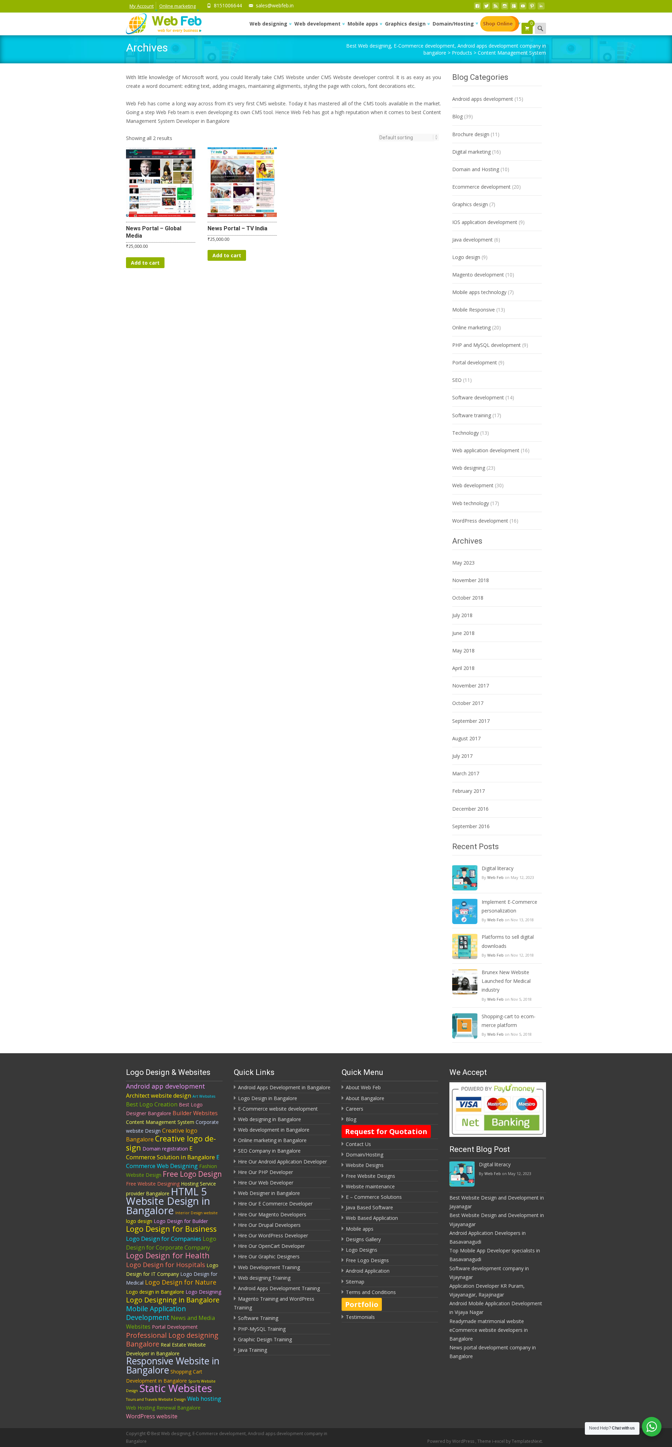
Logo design (466, 257)
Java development (472, 239)
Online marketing (177, 6)
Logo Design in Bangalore (267, 1098)
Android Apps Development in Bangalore (284, 1087)
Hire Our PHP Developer (265, 1172)
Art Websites (203, 1096)
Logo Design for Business (171, 1229)
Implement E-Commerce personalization (509, 906)
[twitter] (486, 8)
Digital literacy (497, 868)
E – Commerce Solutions (374, 1197)
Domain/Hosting (453, 23)
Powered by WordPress (451, 1441)
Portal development (474, 362)
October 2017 (467, 703)
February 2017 (468, 791)
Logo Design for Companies (163, 1239)
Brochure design (470, 134)
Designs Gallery (363, 1239)
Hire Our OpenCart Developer (271, 1246)
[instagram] (504, 8)
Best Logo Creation (151, 1104)
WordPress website (151, 1416)
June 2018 (463, 633)
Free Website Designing (153, 1183)
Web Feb (495, 877)
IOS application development (484, 222)
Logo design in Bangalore (155, 1291)
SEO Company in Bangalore (269, 1150)
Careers (354, 1108)
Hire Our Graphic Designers (269, 1256)
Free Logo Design (192, 1174)
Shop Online (498, 23)
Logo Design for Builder (181, 1221)
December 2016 (470, 808)
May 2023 (463, 562)
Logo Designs (361, 1249)
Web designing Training (264, 1277)
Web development (317, 23)
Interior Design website (196, 1212)
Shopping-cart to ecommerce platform (509, 1020)
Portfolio (361, 1304)
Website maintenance (370, 1186)
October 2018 (467, 597)
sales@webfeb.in (275, 5)
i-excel (499, 1441)
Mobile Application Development (156, 1313)
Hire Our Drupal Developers (269, 1225)
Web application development (485, 450)
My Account (142, 6)
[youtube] (522, 8)
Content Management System (160, 1122)
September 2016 (471, 826)
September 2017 (471, 721)
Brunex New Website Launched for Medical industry (506, 981)
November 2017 (470, 685)
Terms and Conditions (371, 1292)
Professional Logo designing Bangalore (172, 1339)
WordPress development (480, 520)
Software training (471, 415)
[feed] (495, 8)
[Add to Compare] (187, 189)
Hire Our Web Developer (265, 1182)
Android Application (368, 1270)
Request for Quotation (386, 1131)
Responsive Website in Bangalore (172, 1365)
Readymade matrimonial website (486, 1321)
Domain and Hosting (475, 169)
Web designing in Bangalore (269, 1119)
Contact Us (358, 1144)
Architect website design (158, 1095)
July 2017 (462, 756)
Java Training (252, 1350)
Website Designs (365, 1165)
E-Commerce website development (278, 1108)
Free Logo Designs (367, 1260)
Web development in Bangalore (273, 1129)
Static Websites (175, 1388)
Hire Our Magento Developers (272, 1214)
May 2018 (463, 650)
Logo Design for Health (168, 1255)
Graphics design (405, 23)
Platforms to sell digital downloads (508, 941)
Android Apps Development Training (279, 1288)
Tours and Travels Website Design (156, 1399)
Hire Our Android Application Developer (282, 1161)
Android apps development (482, 99)
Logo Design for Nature (180, 1282)
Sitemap (355, 1281)
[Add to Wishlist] (187, 175)
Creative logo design (171, 1142)
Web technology (470, 503)
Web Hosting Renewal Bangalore (163, 1407)
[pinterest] (532, 8)
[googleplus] (513, 8)
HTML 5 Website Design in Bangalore (168, 1200)
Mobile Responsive (473, 309)
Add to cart (145, 262)
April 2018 (463, 668)
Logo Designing (203, 1291)
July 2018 (462, 615)
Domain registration (165, 1148)
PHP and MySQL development (486, 345)
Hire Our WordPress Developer (273, 1235)
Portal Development (175, 1326)
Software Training (258, 1318)
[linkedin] (541, 8)
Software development (478, 397)
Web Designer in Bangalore (269, 1193)
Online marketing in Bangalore (272, 1140)
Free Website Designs (370, 1176)
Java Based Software (369, 1207)
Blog (457, 116)
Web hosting (204, 1399)
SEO (457, 380)
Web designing (268, 23)
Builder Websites (195, 1113)
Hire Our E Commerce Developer (275, 1203)
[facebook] (477, 8)
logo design (139, 1221)
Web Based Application (372, 1218)
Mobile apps (363, 23)
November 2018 (470, 580)
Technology (465, 432)
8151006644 (228, 5)
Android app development (165, 1086)
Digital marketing (471, 151)
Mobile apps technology (479, 292)
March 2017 (465, 773)
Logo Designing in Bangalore (172, 1300)
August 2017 (466, 738)
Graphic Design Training (265, 1339)
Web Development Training (269, 1267)
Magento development (478, 274)
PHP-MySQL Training (262, 1329)
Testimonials (360, 1317)
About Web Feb (363, 1087)
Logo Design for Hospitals (165, 1264)
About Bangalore (365, 1098)
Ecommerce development (481, 186)
